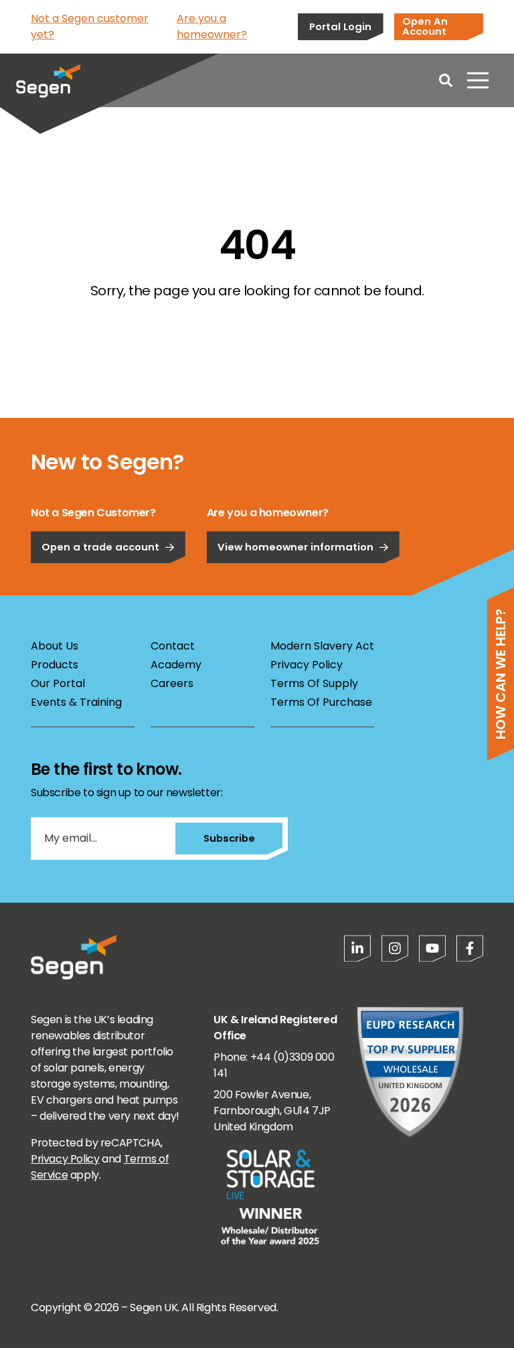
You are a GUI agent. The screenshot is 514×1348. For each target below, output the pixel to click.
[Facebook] (469, 948)
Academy (176, 664)
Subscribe (229, 838)
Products (54, 664)
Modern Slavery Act (322, 646)
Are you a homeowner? (212, 26)
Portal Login (340, 26)
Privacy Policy (306, 664)
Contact (173, 646)
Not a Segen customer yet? (90, 26)
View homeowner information (295, 547)
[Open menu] (478, 80)
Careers (172, 683)
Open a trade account (100, 547)
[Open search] (445, 80)
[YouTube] (432, 948)
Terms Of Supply (314, 683)
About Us (54, 646)
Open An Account (425, 26)
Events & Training (76, 702)
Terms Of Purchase (321, 702)
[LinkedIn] (357, 948)
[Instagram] (394, 948)
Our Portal (58, 683)
